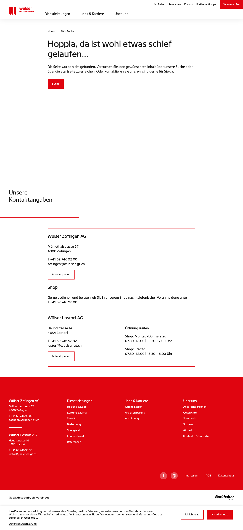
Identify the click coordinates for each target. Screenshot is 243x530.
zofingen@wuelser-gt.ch (24, 420)
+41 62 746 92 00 (63, 302)
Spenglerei (73, 430)
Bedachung (74, 424)
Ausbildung (132, 418)
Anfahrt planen (61, 274)
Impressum (192, 475)
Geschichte (190, 412)
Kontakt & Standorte (196, 436)
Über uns (121, 14)
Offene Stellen (133, 406)
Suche (56, 83)
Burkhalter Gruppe (206, 4)
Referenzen (175, 4)
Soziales (188, 424)
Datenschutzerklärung (23, 523)
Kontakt (188, 4)
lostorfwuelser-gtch (65, 345)
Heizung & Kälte (77, 406)
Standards (189, 418)
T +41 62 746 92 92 (62, 341)
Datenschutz (226, 475)
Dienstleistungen (57, 14)
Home (51, 31)
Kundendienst (75, 436)
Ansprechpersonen (195, 406)
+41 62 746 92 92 (21, 450)
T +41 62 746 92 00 (62, 259)
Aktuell (187, 430)
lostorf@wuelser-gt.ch (22, 454)
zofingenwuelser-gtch (66, 264)
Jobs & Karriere (92, 14)
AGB (208, 475)
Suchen (161, 4)
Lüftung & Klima (77, 412)
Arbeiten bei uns (135, 412)
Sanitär (71, 418)
